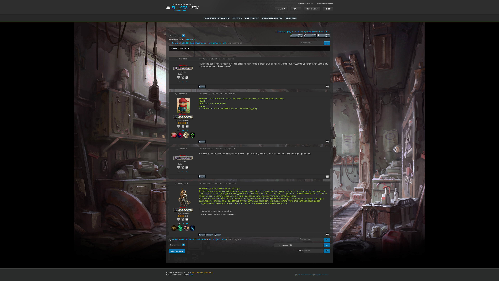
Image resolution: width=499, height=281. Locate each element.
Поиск (321, 32)
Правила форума (311, 32)
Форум (295, 9)
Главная (281, 9)
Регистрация (312, 9)
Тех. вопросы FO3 (217, 43)
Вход (328, 9)
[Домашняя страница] (209, 234)
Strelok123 (183, 59)
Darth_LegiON (183, 184)
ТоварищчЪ (190, 39)
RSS (327, 32)
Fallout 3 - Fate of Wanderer (193, 43)
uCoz (191, 275)
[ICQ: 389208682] (217, 234)
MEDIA (185, 8)
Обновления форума (285, 32)
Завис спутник (235, 43)
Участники (299, 32)
